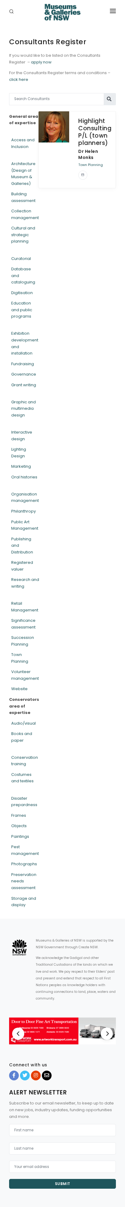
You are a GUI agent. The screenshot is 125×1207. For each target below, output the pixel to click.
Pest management (25, 850)
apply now (41, 62)
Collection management (25, 214)
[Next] (107, 1034)
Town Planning (19, 658)
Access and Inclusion (23, 143)
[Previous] (18, 1034)
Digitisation (22, 293)
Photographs (24, 864)
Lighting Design (18, 452)
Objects (19, 826)
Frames (18, 815)
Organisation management (25, 497)
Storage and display (23, 901)
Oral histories (24, 477)
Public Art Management (24, 525)
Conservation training (24, 761)
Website (19, 689)
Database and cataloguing (23, 275)
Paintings (20, 836)
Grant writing (23, 385)
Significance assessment (23, 624)
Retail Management (24, 606)
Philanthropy (23, 511)
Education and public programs (21, 309)
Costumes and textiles (22, 778)
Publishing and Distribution (22, 545)
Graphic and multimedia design (23, 408)
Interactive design (21, 435)
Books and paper (21, 737)
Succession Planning (22, 641)
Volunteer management (25, 675)
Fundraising (22, 364)
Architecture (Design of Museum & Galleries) (23, 173)
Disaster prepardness (24, 801)
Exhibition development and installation (24, 343)
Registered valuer (22, 566)
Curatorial (21, 258)
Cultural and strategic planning (23, 234)
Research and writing (25, 583)
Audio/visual (23, 723)
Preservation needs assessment (23, 881)
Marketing (21, 466)
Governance (23, 374)
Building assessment (23, 197)
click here (18, 79)
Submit (62, 1183)
